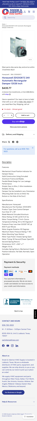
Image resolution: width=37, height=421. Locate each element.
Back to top (18, 311)
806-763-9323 (28, 2)
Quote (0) (35, 314)
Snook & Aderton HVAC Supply (16, 414)
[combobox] (18, 17)
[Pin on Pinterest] (17, 142)
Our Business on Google (13, 392)
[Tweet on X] (9, 142)
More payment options (18, 127)
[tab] (7, 162)
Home (3, 24)
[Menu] (33, 11)
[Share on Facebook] (13, 142)
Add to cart (25, 115)
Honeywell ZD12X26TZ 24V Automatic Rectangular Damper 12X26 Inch (16, 26)
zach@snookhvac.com (10, 340)
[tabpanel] (18, 210)
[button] (29, 11)
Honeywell (5, 74)
